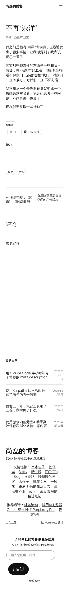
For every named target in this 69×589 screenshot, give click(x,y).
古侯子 (24, 481)
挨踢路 (29, 476)
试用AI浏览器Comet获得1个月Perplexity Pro (34, 507)
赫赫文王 (40, 481)
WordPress (50, 522)
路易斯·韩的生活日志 (34, 486)
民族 (21, 172)
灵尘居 (36, 471)
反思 (10, 172)
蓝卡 (32, 491)
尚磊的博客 (14, 6)
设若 (43, 491)
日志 (26, 37)
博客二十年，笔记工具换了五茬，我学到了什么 (26, 408)
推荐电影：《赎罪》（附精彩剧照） (19, 199)
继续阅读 (34, 580)
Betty (23, 471)
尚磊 (17, 37)
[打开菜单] (61, 6)
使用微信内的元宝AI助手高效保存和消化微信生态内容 (26, 424)
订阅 (16, 570)
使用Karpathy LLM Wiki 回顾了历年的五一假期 (26, 392)
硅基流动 (31, 504)
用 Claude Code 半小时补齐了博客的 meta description (27, 375)
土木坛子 (38, 467)
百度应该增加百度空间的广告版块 (49, 197)
